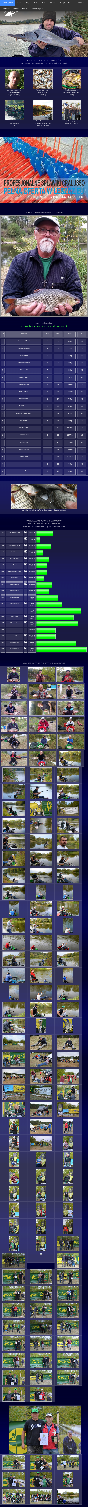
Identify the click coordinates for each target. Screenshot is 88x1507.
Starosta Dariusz (24, 384)
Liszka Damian (23, 391)
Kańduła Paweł (23, 406)
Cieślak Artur (24, 370)
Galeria (35, 3)
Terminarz (6, 9)
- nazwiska (26, 326)
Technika (80, 3)
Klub (43, 3)
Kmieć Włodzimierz (24, 362)
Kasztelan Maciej (24, 435)
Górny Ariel (23, 420)
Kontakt (25, 9)
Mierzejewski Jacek (24, 348)
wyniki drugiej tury (71, 121)
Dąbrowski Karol (24, 442)
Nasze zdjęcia (37, 9)
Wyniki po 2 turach (70, 123)
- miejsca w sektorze (51, 326)
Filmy (27, 3)
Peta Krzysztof (23, 399)
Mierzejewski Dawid (24, 341)
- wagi (64, 326)
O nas (19, 3)
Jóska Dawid (24, 456)
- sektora (36, 326)
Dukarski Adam (24, 355)
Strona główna (7, 3)
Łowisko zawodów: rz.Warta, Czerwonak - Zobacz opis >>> (44, 510)
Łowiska (52, 3)
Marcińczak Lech (24, 449)
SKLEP (71, 3)
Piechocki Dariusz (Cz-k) (23, 413)
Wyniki (16, 9)
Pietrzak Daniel (23, 427)
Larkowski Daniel (24, 471)
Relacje (62, 3)
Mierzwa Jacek (23, 377)
